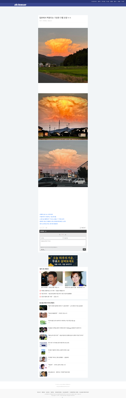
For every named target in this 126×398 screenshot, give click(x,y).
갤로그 (115, 1)
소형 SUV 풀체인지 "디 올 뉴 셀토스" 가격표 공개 (52, 219)
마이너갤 (103, 1)
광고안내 (47, 392)
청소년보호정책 (65, 392)
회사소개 (38, 392)
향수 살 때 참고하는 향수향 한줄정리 (49, 224)
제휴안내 (43, 392)
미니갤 (107, 1)
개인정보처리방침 (58, 392)
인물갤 (111, 1)
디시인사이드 (94, 1)
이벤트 (119, 1)
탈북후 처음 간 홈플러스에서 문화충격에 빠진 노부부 (53, 221)
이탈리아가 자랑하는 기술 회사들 (48, 216)
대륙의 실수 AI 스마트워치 (46, 214)
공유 (46, 228)
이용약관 (52, 392)
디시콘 (122, 1)
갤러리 (99, 1)
